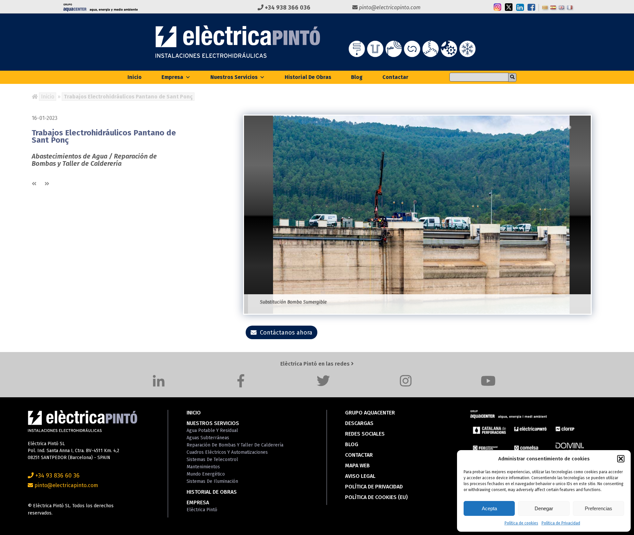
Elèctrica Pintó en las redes (315, 364)
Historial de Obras (308, 77)
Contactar (395, 77)
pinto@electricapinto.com (389, 7)
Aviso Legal (360, 476)
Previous (234, 211)
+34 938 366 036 (287, 7)
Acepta (489, 508)
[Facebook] (241, 380)
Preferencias (598, 508)
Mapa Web (357, 465)
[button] (620, 458)
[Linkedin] (158, 380)
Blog (357, 77)
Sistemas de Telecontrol (212, 459)
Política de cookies (521, 523)
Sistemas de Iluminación (212, 481)
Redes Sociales (365, 434)
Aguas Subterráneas (208, 438)
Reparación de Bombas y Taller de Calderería (235, 445)
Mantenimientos (203, 467)
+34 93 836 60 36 (57, 475)
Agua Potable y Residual (212, 430)
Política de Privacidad (561, 523)
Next (600, 211)
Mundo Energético (206, 474)
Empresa (172, 77)
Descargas (359, 423)
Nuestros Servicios (234, 77)
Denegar (544, 508)
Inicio (134, 77)
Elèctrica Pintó (202, 510)
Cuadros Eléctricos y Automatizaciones (227, 452)
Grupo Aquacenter (370, 413)
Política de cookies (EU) (376, 497)
